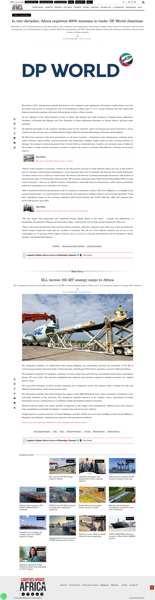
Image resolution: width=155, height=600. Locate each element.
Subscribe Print (31, 2)
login (88, 2)
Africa (62, 431)
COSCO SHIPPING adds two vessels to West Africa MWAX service (122, 536)
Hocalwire (141, 598)
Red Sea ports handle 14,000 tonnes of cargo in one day (121, 478)
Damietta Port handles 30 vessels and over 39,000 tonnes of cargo (31, 534)
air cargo (87, 431)
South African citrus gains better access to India (90, 506)
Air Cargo (100, 518)
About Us (63, 585)
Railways (130, 490)
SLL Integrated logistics (42, 431)
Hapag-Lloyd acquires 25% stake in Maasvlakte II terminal (31, 507)
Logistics (70, 461)
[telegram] (14, 138)
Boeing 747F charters (74, 431)
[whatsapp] (14, 133)
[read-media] (29, 160)
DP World (94, 109)
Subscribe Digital (46, 2)
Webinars (114, 585)
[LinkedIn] (14, 119)
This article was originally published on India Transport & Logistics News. (55, 422)
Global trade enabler (94, 246)
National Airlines (99, 431)
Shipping (130, 461)
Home (16, 15)
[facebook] (14, 128)
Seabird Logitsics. (114, 431)
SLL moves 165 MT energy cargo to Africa (54, 161)
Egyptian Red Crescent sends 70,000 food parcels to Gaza (62, 539)
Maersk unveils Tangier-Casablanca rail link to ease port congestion (121, 507)
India (55, 431)
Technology (99, 461)
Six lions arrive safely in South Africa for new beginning (92, 535)
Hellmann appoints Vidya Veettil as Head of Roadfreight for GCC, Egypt (33, 567)
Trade (101, 490)
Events (70, 2)
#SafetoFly (79, 2)
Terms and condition (90, 585)
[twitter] (14, 123)
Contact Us (133, 585)
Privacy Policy (74, 585)
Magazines (104, 585)
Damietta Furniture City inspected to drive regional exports (62, 211)
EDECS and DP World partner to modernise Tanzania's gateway (62, 507)
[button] (77, 36)
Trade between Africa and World (73, 246)
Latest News (24, 15)
